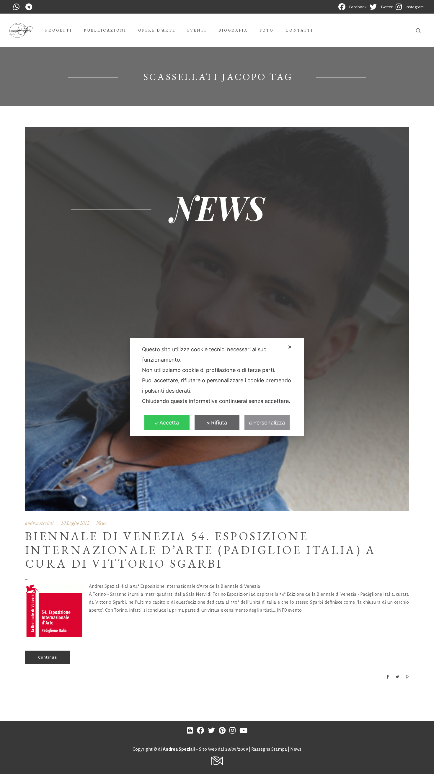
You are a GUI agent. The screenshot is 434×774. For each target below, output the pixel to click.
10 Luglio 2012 (75, 523)
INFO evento (289, 610)
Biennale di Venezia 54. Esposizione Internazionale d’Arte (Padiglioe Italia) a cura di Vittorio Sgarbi (200, 549)
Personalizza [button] (269, 422)
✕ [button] (290, 347)
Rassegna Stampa (269, 749)
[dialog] (217, 387)
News (101, 523)
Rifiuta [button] (219, 422)
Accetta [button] (169, 422)
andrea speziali (39, 523)
